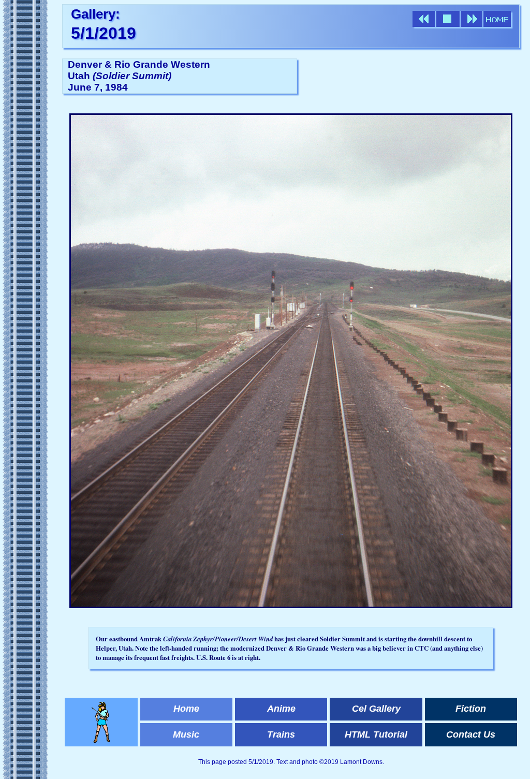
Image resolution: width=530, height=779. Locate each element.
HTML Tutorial (376, 734)
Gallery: (95, 14)
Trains (281, 734)
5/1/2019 (103, 33)
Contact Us (470, 734)
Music (186, 734)
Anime (281, 708)
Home (186, 708)
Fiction (470, 708)
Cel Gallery (376, 708)
